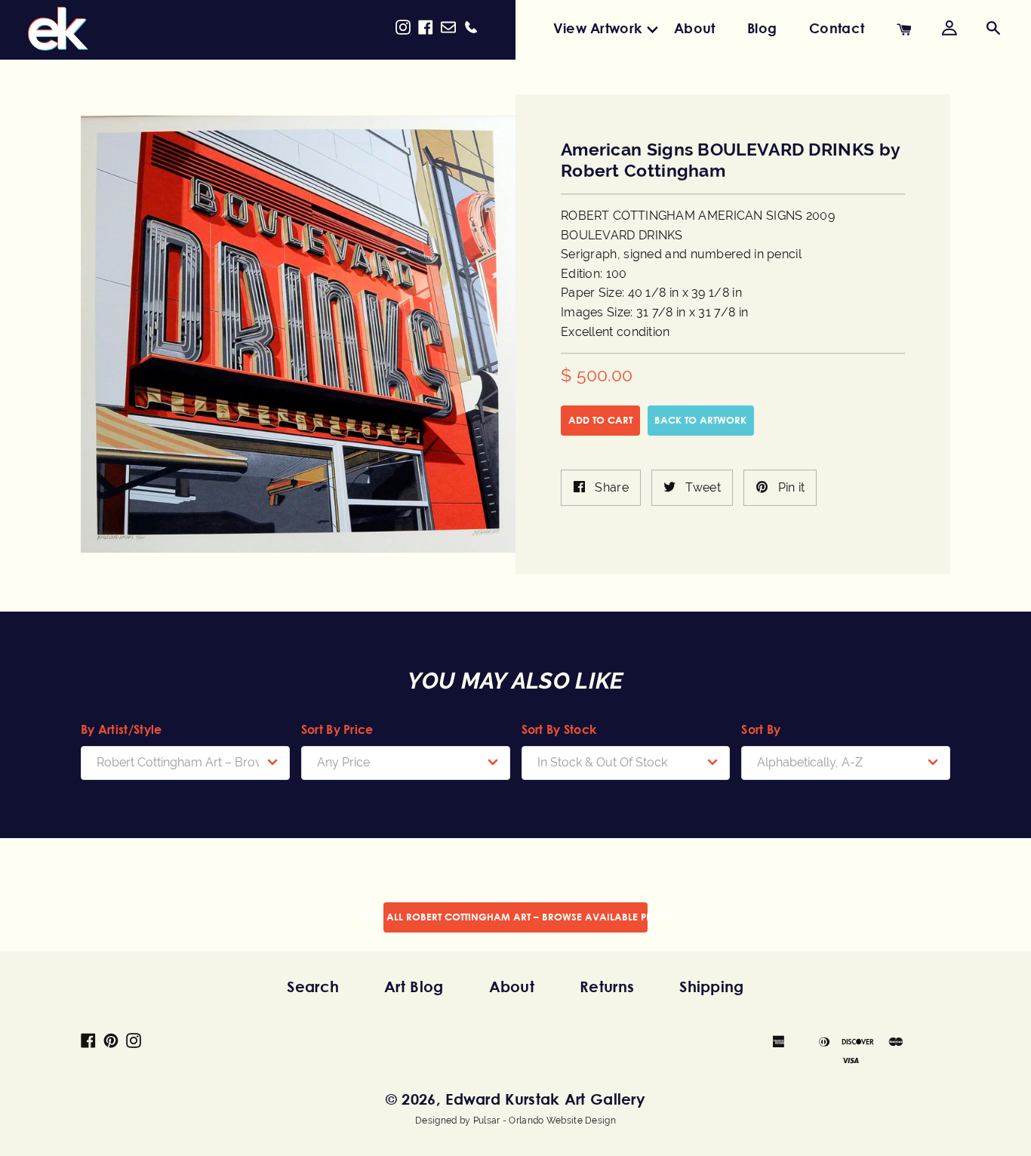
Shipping (711, 986)
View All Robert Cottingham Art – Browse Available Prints (515, 917)
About (695, 28)
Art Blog (413, 986)
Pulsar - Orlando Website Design (544, 1120)
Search (313, 986)
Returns (607, 986)
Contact (836, 28)
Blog (762, 28)
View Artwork (597, 28)
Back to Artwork (700, 420)
